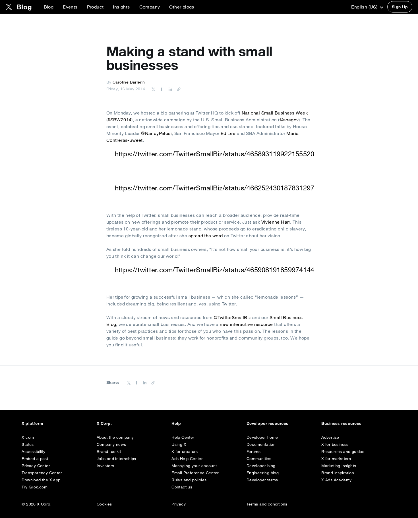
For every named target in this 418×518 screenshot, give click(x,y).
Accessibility (33, 451)
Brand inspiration (337, 472)
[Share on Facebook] (160, 88)
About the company (115, 437)
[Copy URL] (177, 89)
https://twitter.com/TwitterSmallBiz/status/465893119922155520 (214, 153)
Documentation (261, 444)
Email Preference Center (195, 472)
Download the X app (41, 479)
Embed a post (35, 458)
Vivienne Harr (275, 222)
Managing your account (194, 465)
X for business (335, 444)
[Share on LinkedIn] (169, 88)
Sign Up (400, 6)
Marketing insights (338, 465)
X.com (28, 437)
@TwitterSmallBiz (232, 317)
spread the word (206, 235)
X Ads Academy (336, 479)
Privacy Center (36, 465)
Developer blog (261, 465)
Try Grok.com (34, 487)
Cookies (104, 504)
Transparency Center (42, 472)
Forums (253, 451)
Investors (105, 465)
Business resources (341, 423)
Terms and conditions (267, 504)
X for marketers (336, 458)
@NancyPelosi (156, 133)
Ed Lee (228, 133)
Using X (178, 444)
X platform (32, 423)
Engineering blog (263, 472)
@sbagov (289, 119)
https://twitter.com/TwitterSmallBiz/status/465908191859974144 (214, 269)
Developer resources (268, 423)
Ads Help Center (187, 458)
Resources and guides (342, 451)
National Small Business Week (275, 113)
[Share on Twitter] (153, 88)
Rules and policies (188, 479)
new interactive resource (246, 324)
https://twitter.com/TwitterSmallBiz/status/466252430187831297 (214, 188)
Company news (111, 444)
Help (176, 423)
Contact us (181, 487)
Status (28, 444)
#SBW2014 (119, 119)
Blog (49, 7)
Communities (259, 458)
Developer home (262, 437)
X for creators (184, 451)
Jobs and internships (116, 458)
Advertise (330, 437)
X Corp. (104, 423)
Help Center (182, 437)
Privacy (178, 504)
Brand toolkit (109, 451)
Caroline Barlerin (129, 82)
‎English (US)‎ (364, 7)
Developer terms (262, 479)
